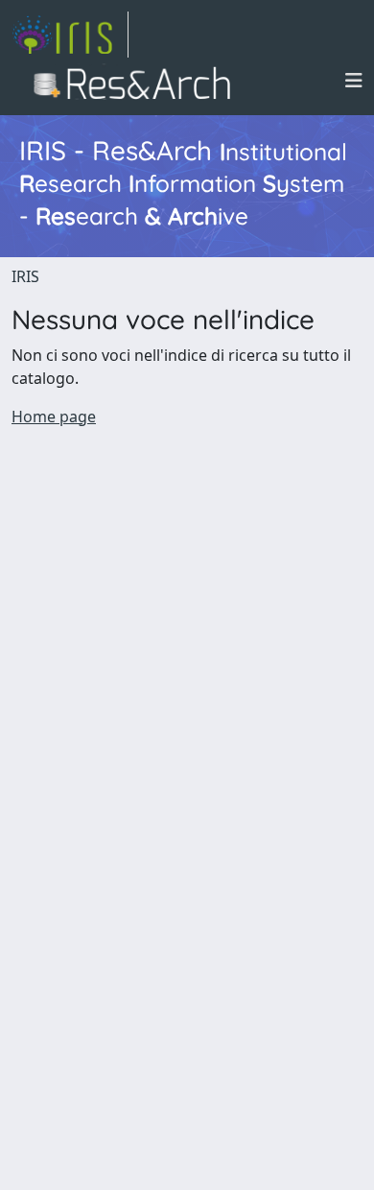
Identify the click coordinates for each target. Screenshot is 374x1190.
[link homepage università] (138, 81)
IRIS (25, 276)
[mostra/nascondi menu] (353, 80)
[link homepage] (70, 35)
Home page (54, 416)
